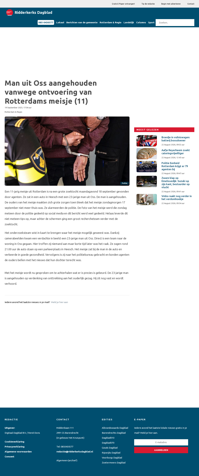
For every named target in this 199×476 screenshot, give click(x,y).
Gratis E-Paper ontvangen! (123, 4)
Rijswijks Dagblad (111, 452)
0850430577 (67, 446)
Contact (190, 4)
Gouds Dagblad (110, 447)
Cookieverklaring (14, 441)
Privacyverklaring (14, 446)
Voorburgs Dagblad (112, 457)
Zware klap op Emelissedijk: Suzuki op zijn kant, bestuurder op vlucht (176, 183)
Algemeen (62, 460)
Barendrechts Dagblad (114, 432)
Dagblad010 (108, 437)
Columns (141, 22)
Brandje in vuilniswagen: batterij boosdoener (176, 139)
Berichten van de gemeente (81, 22)
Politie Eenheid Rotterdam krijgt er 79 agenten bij (175, 166)
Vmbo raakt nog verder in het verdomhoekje (177, 198)
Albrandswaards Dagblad (115, 428)
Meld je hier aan (59, 302)
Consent (9, 456)
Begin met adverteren (171, 4)
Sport (151, 22)
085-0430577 (45, 22)
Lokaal (60, 22)
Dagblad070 (108, 442)
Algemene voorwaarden (18, 451)
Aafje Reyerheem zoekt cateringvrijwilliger (176, 152)
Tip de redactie (148, 4)
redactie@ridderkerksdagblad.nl (74, 451)
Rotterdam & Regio (110, 22)
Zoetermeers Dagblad (113, 462)
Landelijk (129, 22)
